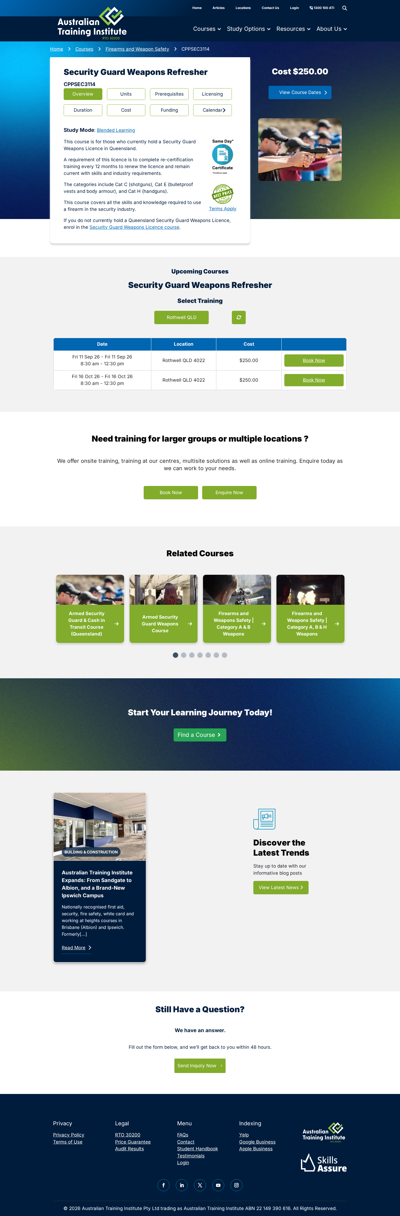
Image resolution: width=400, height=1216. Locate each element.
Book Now (171, 492)
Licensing (212, 94)
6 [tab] (216, 655)
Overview (82, 94)
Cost (126, 110)
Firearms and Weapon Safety (137, 49)
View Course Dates (300, 92)
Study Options (246, 28)
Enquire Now (229, 492)
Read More (73, 947)
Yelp (244, 1135)
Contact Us (270, 8)
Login (294, 8)
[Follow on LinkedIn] (182, 1185)
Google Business (257, 1142)
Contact (186, 1142)
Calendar (212, 110)
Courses (204, 28)
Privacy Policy (68, 1135)
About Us (328, 28)
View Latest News (279, 887)
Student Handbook (197, 1148)
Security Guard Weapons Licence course (134, 227)
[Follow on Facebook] (164, 1185)
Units (126, 94)
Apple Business (256, 1148)
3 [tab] (192, 655)
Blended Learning (116, 130)
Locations (243, 8)
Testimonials (191, 1156)
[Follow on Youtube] (218, 1185)
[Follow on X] (200, 1185)
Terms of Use (67, 1142)
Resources (290, 28)
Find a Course (196, 734)
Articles (219, 8)
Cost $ (300, 71)
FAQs (182, 1135)
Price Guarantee (133, 1142)
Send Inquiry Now (196, 1065)
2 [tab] (183, 655)
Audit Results (129, 1148)
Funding (169, 110)
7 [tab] (224, 655)
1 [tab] (175, 655)
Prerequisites (169, 94)
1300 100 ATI (323, 8)
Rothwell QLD (181, 317)
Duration (83, 110)
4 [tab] (200, 655)
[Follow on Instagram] (236, 1185)
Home (197, 8)
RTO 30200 (127, 1135)
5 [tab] (208, 655)
